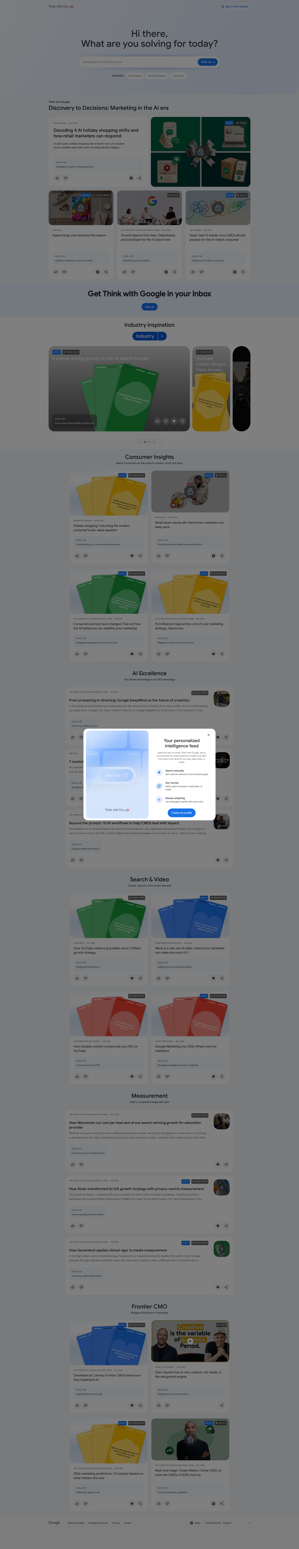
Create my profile (181, 812)
